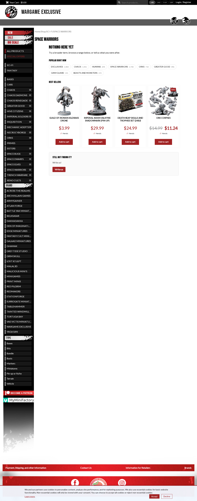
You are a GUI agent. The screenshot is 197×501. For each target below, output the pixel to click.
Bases (10, 343)
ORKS (10, 137)
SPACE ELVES (14, 164)
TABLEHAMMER (16, 306)
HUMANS (98, 66)
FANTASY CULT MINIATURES (19, 236)
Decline (166, 496)
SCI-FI (10, 65)
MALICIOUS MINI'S (17, 271)
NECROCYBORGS (16, 132)
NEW (10, 33)
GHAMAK (12, 246)
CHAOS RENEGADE (17, 100)
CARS (10, 84)
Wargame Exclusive (41, 12)
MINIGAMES (13, 276)
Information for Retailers (138, 467)
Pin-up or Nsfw (14, 373)
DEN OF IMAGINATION (19, 226)
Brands (188, 467)
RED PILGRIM (14, 286)
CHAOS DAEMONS (17, 95)
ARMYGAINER (14, 200)
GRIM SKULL (13, 256)
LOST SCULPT (14, 261)
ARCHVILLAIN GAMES (18, 195)
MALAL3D (12, 266)
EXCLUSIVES (60, 66)
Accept (154, 496)
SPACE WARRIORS (16, 169)
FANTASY (12, 70)
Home (37, 31)
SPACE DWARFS (15, 159)
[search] (119, 2)
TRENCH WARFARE (17, 175)
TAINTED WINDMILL (18, 311)
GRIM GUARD (59, 73)
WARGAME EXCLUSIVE (19, 326)
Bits (9, 348)
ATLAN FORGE (14, 205)
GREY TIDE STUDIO (17, 251)
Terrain (10, 378)
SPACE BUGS (13, 153)
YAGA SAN (12, 331)
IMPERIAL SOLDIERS (18, 116)
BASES (10, 79)
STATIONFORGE (15, 296)
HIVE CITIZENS (15, 111)
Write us (59, 169)
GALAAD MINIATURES (19, 241)
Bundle (10, 353)
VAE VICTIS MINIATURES (19, 321)
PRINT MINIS (14, 281)
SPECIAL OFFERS (16, 56)
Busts (9, 358)
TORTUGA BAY (15, 316)
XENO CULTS (14, 180)
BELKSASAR (13, 215)
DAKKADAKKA (15, 221)
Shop (43, 31)
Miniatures (12, 368)
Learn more (30, 496)
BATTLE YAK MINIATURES (19, 210)
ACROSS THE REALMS (18, 190)
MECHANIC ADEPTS (18, 127)
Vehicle (10, 383)
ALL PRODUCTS (15, 51)
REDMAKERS (13, 291)
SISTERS (11, 148)
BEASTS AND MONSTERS (88, 73)
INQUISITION (14, 121)
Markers (11, 363)
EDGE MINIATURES (17, 231)
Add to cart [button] (64, 142)
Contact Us (86, 467)
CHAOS (11, 89)
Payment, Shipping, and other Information (25, 467)
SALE (10, 38)
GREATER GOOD (16, 105)
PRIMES (11, 143)
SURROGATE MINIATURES (19, 301)
